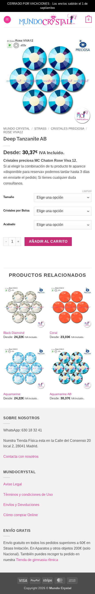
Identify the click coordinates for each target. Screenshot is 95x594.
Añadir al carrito (48, 241)
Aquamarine (11, 394)
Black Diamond (13, 332)
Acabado (9, 224)
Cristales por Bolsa (16, 210)
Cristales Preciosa (67, 128)
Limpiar (87, 191)
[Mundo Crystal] (47, 20)
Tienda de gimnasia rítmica (37, 560)
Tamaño (8, 197)
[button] (7, 19)
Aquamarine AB (60, 394)
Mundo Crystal (16, 128)
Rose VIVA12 (13, 132)
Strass (40, 128)
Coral (53, 332)
